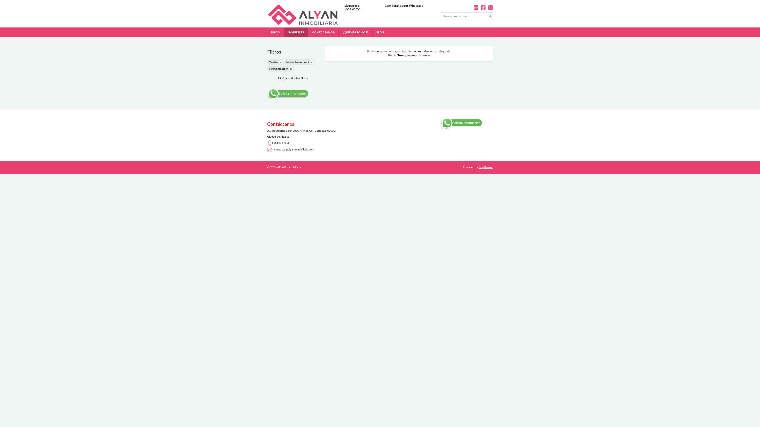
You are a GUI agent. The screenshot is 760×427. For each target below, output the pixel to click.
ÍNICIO (275, 32)
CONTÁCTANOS (323, 32)
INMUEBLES (296, 32)
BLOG (380, 32)
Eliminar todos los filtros (293, 78)
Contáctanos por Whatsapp (404, 5)
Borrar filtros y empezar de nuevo (409, 55)
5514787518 (353, 9)
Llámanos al (352, 5)
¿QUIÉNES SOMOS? (356, 32)
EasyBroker (486, 167)
